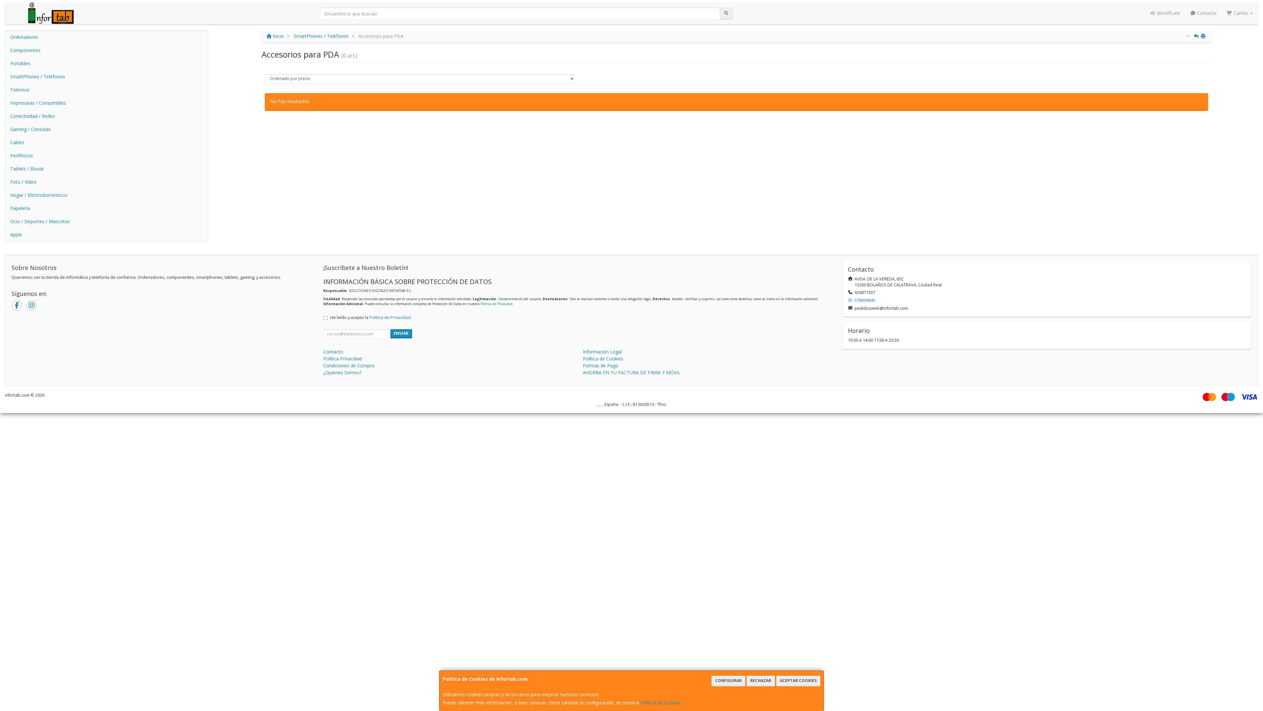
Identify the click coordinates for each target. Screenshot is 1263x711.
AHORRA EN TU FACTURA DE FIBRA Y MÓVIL (632, 372)
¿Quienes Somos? (342, 372)
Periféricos (21, 155)
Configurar (728, 680)
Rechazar (760, 680)
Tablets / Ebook (27, 169)
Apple (16, 234)
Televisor (20, 90)
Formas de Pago (600, 365)
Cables (17, 142)
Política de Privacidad (496, 304)
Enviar (401, 333)
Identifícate (1167, 13)
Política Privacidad (342, 359)
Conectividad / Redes (32, 116)
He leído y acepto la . (370, 317)
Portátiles (20, 63)
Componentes (25, 50)
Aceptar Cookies (798, 680)
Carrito (1241, 13)
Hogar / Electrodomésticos (38, 195)
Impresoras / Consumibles (38, 103)
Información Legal (602, 352)
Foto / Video (23, 182)
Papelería (20, 208)
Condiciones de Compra (348, 365)
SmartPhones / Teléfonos (37, 76)
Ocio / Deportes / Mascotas (40, 221)
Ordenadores (24, 37)
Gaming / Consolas (30, 129)
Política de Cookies (660, 702)
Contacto (1206, 13)
